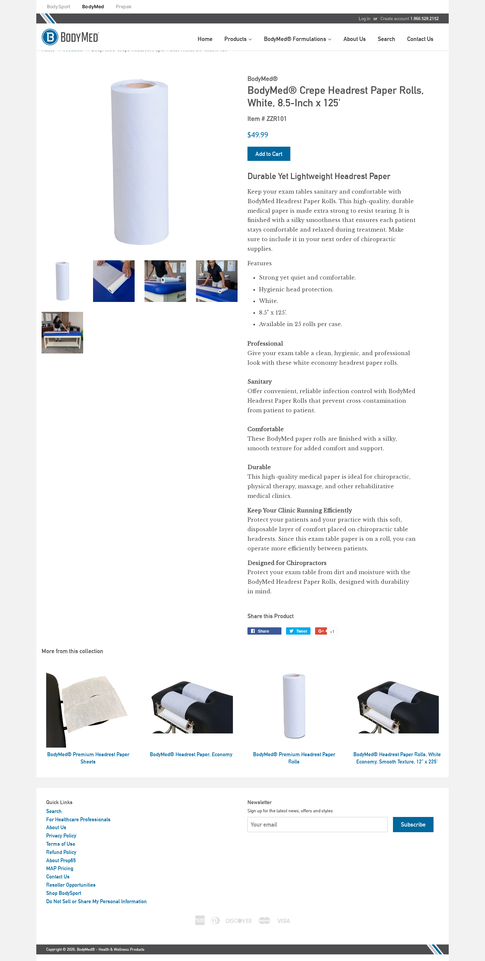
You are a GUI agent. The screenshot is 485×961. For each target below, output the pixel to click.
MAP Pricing (59, 868)
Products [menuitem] (236, 38)
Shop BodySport (63, 893)
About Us (56, 827)
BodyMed (93, 6)
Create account (394, 18)
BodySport (58, 6)
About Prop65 (61, 860)
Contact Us (58, 876)
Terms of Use (60, 844)
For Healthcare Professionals (78, 819)
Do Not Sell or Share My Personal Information (96, 901)
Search (54, 811)
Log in (365, 18)
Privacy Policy (61, 835)
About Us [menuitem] (354, 38)
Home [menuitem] (205, 38)
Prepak (124, 6)
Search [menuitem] (386, 38)
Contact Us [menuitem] (420, 38)
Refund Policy (61, 852)
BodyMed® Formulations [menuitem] (296, 38)
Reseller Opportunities (71, 885)
